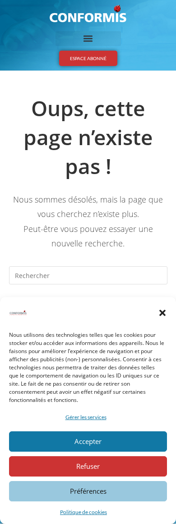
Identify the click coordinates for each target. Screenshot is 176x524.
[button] (162, 312)
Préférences (88, 491)
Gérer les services (86, 417)
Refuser (88, 466)
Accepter (88, 441)
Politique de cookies (83, 512)
